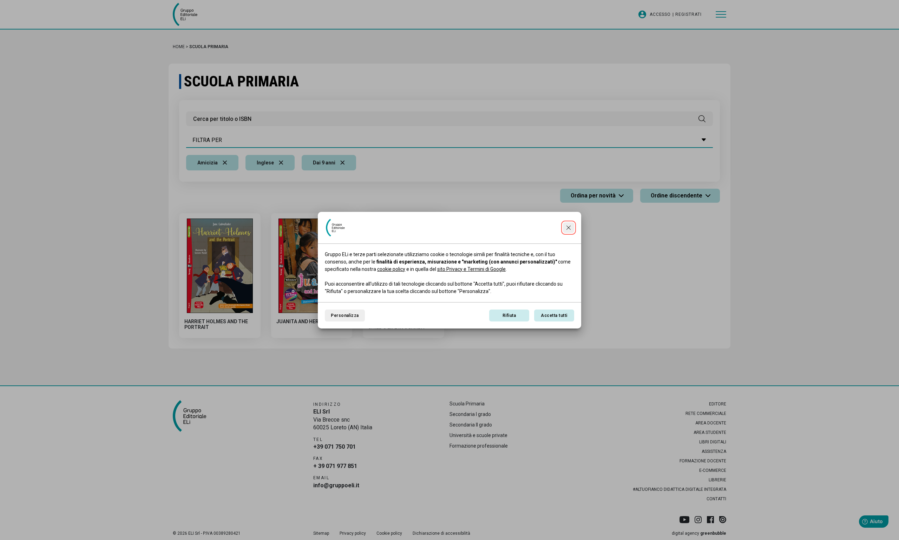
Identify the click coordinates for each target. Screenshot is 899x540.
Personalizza (345, 315)
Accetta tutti (554, 315)
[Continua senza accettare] (568, 227)
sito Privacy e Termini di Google (471, 269)
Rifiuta (509, 315)
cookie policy (391, 269)
